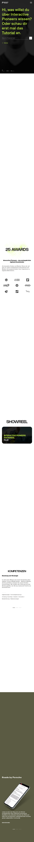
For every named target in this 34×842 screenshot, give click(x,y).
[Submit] (30, 38)
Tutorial (8, 33)
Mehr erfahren (6, 822)
